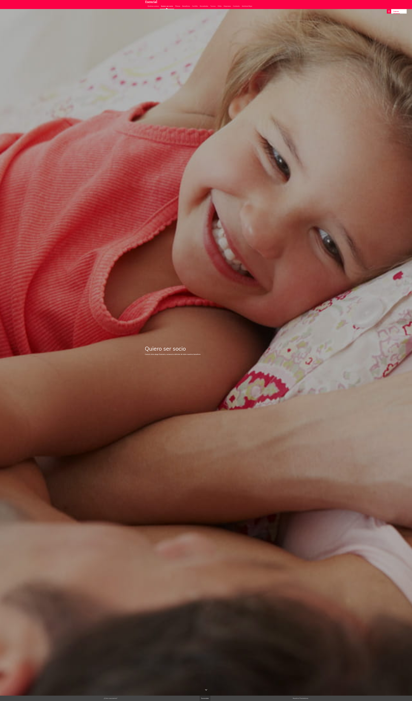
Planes (177, 6)
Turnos (213, 6)
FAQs (220, 6)
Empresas (227, 6)
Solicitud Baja (247, 6)
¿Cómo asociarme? (110, 698)
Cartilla (195, 6)
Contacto (236, 6)
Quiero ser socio (167, 6)
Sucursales (205, 698)
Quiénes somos (153, 6)
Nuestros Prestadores (300, 698)
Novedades (204, 6)
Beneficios (186, 6)
